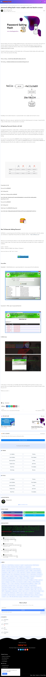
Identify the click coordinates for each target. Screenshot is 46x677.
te (29, 591)
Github (3, 576)
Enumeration (6, 5)
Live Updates (12, 454)
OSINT (36, 583)
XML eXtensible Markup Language (16, 596)
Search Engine (4, 589)
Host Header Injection (11, 578)
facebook (13, 512)
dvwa (12, 574)
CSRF (9, 572)
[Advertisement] (23, 74)
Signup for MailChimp (6, 656)
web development (20, 594)
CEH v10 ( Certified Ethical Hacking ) (8, 568)
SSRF (3, 591)
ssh (40, 589)
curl (15, 572)
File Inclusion (39, 574)
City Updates (34, 466)
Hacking (20, 576)
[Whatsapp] (12, 406)
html (17, 578)
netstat (12, 583)
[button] (45, 2)
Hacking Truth (9, 500)
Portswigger (26, 585)
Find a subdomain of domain (6, 426)
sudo (23, 591)
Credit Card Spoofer (37, 570)
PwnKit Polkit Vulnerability (7, 587)
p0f (39, 583)
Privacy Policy (43, 675)
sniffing (31, 589)
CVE (18, 572)
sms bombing (26, 589)
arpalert (22, 565)
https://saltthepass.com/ (34, 234)
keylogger (7, 581)
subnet (20, 591)
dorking (8, 574)
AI (5, 565)
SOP (35, 589)
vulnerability (4, 594)
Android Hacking (11, 565)
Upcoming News (12, 460)
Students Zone (12, 463)
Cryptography (4, 572)
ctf (12, 572)
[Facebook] (7, 406)
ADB (3, 565)
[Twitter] (9, 406)
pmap (18, 585)
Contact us (38, 675)
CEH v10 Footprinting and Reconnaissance (24, 568)
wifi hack (36, 594)
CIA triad (8, 570)
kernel (3, 581)
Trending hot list (5, 667)
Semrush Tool (4, 659)
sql (38, 589)
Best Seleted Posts (5, 658)
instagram (13, 515)
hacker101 (11, 576)
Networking (17, 583)
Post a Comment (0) (23, 440)
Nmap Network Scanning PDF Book (27, 583)
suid (26, 591)
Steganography (8, 591)
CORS (31, 570)
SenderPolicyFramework (13, 589)
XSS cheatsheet (26, 596)
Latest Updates (12, 457)
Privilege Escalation (32, 585)
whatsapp (35, 512)
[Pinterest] (14, 406)
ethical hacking (33, 574)
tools (42, 591)
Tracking (33, 454)
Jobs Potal (34, 463)
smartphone (20, 589)
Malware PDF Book (36, 581)
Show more (42, 416)
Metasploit (4, 583)
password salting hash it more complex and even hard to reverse (37, 427)
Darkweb (28, 572)
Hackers (16, 576)
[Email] (16, 406)
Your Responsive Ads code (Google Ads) (23, 445)
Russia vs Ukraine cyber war (36, 587)
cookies (27, 570)
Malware (29, 581)
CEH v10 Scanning (36, 568)
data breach (33, 572)
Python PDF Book (20, 587)
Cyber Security (22, 572)
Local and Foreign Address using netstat (10, 550)
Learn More (8, 671)
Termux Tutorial (34, 591)
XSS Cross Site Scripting (34, 596)
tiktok (39, 591)
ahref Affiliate (4, 661)
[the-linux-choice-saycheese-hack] (23, 530)
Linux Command (19, 581)
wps (7, 596)
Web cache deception (11, 594)
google (7, 576)
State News (12, 466)
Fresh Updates (33, 457)
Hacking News (38, 576)
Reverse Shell (27, 587)
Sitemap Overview (5, 665)
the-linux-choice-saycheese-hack (9, 539)
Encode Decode (17, 574)
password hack (4, 585)
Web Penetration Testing (29, 594)
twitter (35, 515)
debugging (39, 572)
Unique (34, 460)
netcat (8, 583)
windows (40, 594)
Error (28, 574)
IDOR (28, 578)
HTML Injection (22, 578)
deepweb (3, 574)
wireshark (3, 596)
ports (21, 585)
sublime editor (14, 591)
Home (2, 5)
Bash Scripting (35, 565)
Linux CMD (13, 581)
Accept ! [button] (4, 673)
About (34, 675)
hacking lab (32, 576)
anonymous (17, 565)
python (14, 587)
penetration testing (12, 585)
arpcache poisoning (28, 565)
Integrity (31, 578)
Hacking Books (26, 576)
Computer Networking (20, 570)
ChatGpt (3, 570)
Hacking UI (4, 578)
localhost (25, 581)
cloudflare (13, 570)
